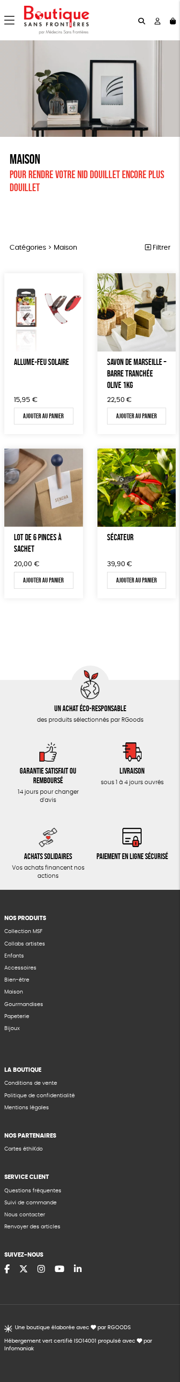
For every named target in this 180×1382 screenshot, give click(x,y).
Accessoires (20, 967)
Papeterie (16, 1016)
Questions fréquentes (32, 1190)
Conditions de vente (30, 1083)
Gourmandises (23, 1004)
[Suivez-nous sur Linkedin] (78, 1269)
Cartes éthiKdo (23, 1149)
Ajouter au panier (43, 416)
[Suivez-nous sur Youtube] (59, 1269)
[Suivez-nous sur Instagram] (41, 1269)
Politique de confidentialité (39, 1095)
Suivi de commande (30, 1202)
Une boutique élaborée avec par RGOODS (72, 1327)
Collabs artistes (24, 943)
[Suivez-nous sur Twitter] (23, 1269)
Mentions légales (26, 1107)
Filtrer (160, 247)
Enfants (14, 955)
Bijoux (12, 1028)
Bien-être (16, 979)
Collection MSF (23, 931)
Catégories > (43, 247)
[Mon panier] (173, 20)
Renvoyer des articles (32, 1226)
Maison (13, 991)
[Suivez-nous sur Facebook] (7, 1269)
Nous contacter (24, 1214)
